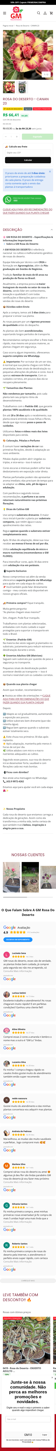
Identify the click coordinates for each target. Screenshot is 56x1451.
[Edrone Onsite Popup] (28, 725)
